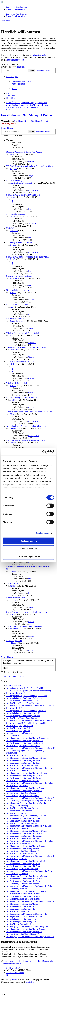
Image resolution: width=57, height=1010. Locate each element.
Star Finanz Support (15, 60)
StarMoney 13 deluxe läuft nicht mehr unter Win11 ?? (28, 257)
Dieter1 (13, 154)
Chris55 (13, 400)
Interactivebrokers (17, 321)
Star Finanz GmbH (22, 121)
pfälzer (13, 643)
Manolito (14, 230)
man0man (14, 629)
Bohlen (13, 245)
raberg (12, 586)
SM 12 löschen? (13, 583)
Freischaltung (12, 228)
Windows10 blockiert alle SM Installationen (24, 333)
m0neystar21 (15, 428)
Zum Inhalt (5, 21)
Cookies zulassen (28, 541)
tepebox (31, 393)
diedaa (13, 364)
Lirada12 (14, 335)
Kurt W (13, 385)
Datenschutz (47, 961)
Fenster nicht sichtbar (15, 319)
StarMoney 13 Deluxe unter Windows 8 (23, 195)
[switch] (50, 506)
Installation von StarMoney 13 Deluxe (26, 115)
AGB (37, 961)
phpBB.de (30, 982)
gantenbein (14, 278)
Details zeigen (42, 533)
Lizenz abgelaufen (14, 641)
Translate (21, 67)
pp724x (13, 216)
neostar (31, 161)
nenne (12, 197)
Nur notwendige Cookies (28, 556)
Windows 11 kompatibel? (17, 383)
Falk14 (13, 292)
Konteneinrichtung (14, 180)
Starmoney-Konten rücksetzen (19, 242)
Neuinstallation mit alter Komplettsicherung (24, 290)
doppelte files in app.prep (16, 214)
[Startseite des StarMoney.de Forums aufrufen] (2, 2)
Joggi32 (13, 168)
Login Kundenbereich (15, 9)
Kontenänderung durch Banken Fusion (22, 397)
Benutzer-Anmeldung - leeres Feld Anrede (24, 152)
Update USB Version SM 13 (18, 304)
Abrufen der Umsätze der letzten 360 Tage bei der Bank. (30, 412)
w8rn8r (13, 614)
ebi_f (30, 579)
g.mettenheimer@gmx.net (21, 183)
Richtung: (7, 663)
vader (30, 328)
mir (11, 307)
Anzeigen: (7, 660)
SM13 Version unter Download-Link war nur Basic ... (29, 612)
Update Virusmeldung (15, 598)
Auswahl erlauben (28, 548)
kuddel (31, 209)
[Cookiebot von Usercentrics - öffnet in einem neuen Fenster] (42, 452)
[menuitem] (22, 81)
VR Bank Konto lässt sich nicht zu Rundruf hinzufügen (29, 166)
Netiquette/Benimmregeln (42, 55)
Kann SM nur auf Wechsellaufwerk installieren (26, 440)
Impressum (27, 961)
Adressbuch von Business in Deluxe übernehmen (27, 426)
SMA (12, 414)
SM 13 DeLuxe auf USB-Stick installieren (24, 626)
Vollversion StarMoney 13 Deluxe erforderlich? (26, 347)
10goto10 (32, 223)
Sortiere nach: (31, 660)
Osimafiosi (14, 350)
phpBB (15, 979)
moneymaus (33, 190)
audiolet (31, 238)
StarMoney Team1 (9, 123)
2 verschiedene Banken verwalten (20, 362)
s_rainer (13, 600)
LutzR (12, 259)
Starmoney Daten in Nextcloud (19, 276)
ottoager (31, 407)
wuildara (13, 571)
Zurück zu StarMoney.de (16, 7)
